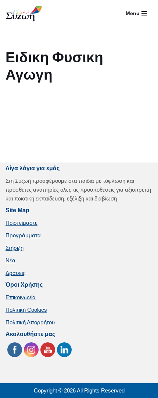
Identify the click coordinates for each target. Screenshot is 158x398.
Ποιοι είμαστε (21, 223)
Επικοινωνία (21, 297)
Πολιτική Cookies (26, 310)
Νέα (10, 260)
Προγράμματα (23, 235)
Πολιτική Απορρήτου (30, 322)
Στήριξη (15, 248)
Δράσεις (15, 273)
